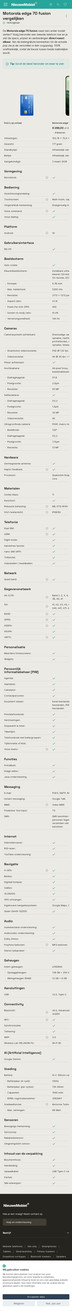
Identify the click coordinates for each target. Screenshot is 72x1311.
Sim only (32, 1246)
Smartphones (49, 1246)
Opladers (61, 1256)
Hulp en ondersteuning (18, 1222)
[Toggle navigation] (5, 4)
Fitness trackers (46, 1251)
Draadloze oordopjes (14, 1256)
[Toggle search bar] (58, 4)
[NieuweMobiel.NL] (22, 4)
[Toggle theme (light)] (51, 4)
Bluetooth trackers (41, 1256)
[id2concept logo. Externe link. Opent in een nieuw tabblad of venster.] (4, 1266)
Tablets (7, 1251)
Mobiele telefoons (13, 1246)
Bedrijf (7, 1232)
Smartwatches (24, 1251)
